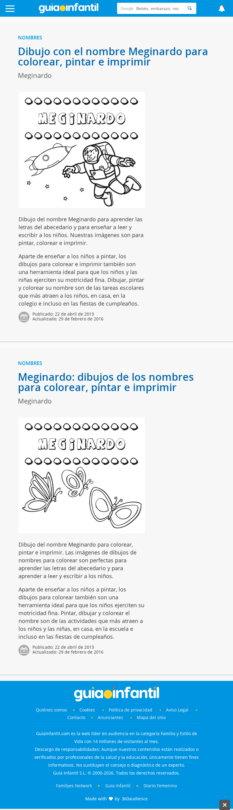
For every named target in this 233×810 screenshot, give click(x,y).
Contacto (76, 717)
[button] (23, 11)
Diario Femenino (160, 785)
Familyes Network (74, 785)
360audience (135, 799)
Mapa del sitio (151, 717)
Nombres (30, 37)
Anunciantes (110, 717)
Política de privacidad (131, 710)
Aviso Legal (177, 710)
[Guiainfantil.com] (68, 11)
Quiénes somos (51, 710)
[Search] (189, 8)
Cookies (87, 710)
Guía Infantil (117, 785)
